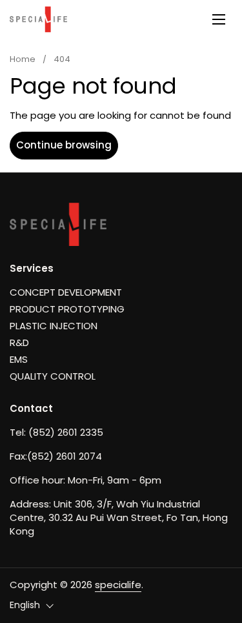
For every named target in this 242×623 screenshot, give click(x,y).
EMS (19, 359)
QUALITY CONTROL (53, 376)
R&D (19, 342)
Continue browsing (64, 145)
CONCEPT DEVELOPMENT (66, 292)
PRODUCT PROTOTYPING (67, 309)
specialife (118, 584)
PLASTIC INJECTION (53, 325)
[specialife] (38, 19)
